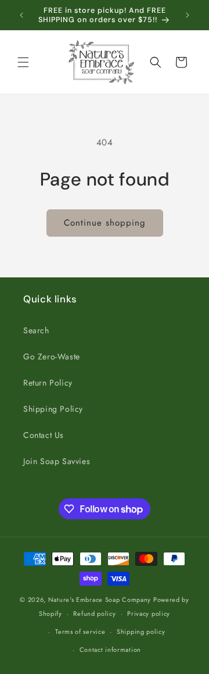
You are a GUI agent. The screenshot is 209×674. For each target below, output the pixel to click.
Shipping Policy (53, 409)
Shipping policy (141, 631)
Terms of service (80, 631)
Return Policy (48, 382)
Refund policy (94, 613)
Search (36, 330)
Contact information (110, 649)
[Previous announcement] (21, 15)
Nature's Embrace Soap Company (99, 599)
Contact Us (43, 435)
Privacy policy (148, 613)
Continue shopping (105, 222)
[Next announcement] (187, 15)
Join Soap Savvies (56, 461)
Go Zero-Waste (51, 356)
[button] (23, 62)
